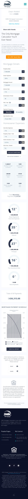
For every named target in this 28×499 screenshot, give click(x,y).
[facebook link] (14, 465)
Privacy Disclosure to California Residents (17, 454)
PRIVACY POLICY (5, 454)
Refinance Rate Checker (7, 434)
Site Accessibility (5, 439)
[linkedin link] (18, 465)
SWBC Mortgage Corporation (21, 455)
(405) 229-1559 (20, 441)
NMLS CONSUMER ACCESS (5, 455)
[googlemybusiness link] (9, 465)
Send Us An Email (20, 434)
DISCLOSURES (13, 455)
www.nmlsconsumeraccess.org (20, 456)
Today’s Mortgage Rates (6, 437)
